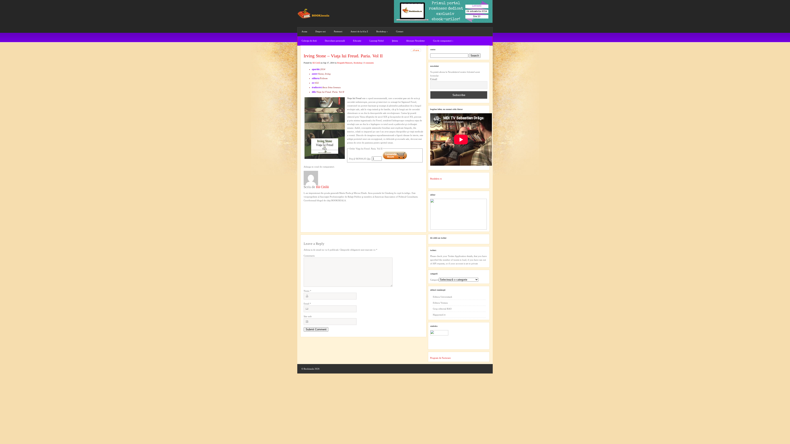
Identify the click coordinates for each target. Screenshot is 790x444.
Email (307, 303)
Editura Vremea (440, 303)
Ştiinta (395, 40)
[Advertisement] (326, 211)
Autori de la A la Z (359, 31)
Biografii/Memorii (344, 63)
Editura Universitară (442, 297)
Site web (308, 316)
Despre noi (320, 31)
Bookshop (382, 31)
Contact (399, 31)
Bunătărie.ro (436, 178)
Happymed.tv (439, 314)
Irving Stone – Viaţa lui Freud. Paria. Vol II (343, 55)
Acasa (304, 31)
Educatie (357, 40)
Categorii (434, 280)
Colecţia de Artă (309, 40)
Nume (307, 291)
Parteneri (338, 31)
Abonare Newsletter (415, 40)
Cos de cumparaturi (443, 40)
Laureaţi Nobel (376, 40)
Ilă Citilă (316, 63)
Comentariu (309, 255)
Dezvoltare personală (335, 40)
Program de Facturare (440, 358)
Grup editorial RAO (442, 309)
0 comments (369, 63)
